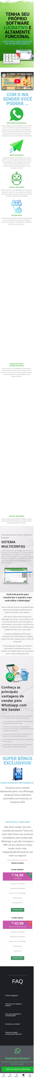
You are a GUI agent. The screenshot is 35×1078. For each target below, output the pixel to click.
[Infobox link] (16, 122)
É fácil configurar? (11, 995)
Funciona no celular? (12, 1024)
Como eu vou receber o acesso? (13, 1005)
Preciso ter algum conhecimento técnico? (13, 1033)
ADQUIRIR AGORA (17, 910)
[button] (17, 995)
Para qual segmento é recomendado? (13, 1015)
